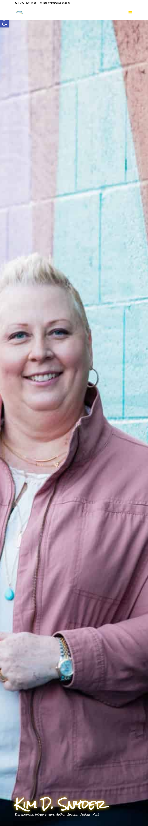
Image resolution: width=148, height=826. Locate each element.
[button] (4, 22)
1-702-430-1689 (27, 2)
